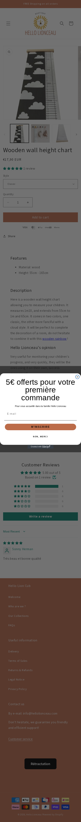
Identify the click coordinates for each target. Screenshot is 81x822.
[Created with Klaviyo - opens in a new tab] (41, 447)
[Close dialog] (77, 377)
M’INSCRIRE (40, 426)
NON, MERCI (40, 437)
